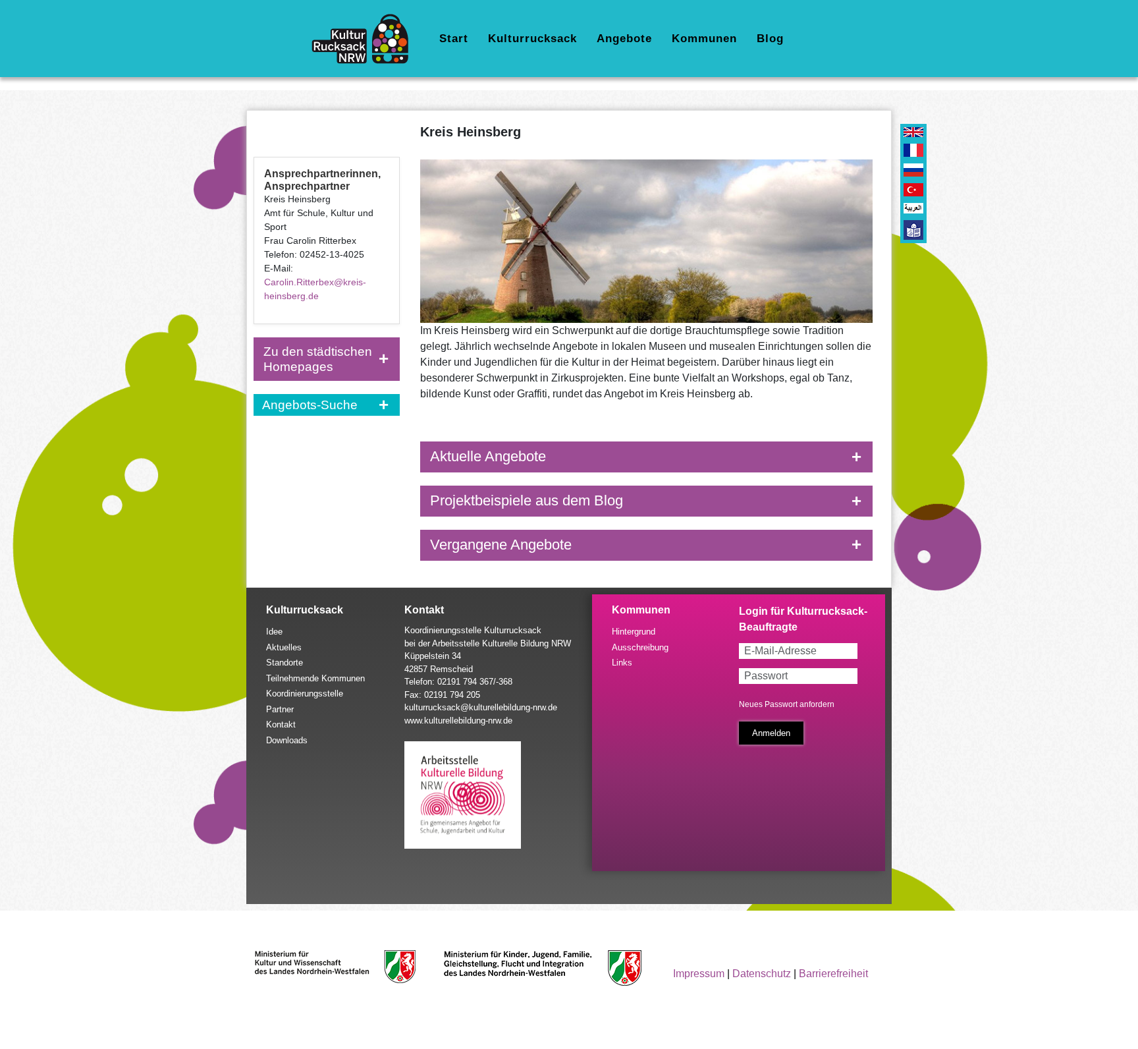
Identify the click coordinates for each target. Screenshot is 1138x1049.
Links (622, 662)
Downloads (287, 740)
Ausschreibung (640, 647)
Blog (770, 38)
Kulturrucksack (532, 38)
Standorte (284, 662)
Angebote (624, 38)
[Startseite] (365, 39)
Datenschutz (761, 973)
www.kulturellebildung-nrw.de (458, 720)
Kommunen (704, 38)
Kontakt (281, 724)
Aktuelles (284, 647)
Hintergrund (633, 632)
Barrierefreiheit (833, 973)
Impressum (698, 973)
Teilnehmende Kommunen (315, 678)
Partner (280, 709)
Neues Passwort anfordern (786, 704)
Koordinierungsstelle (304, 693)
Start (453, 38)
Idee (274, 632)
